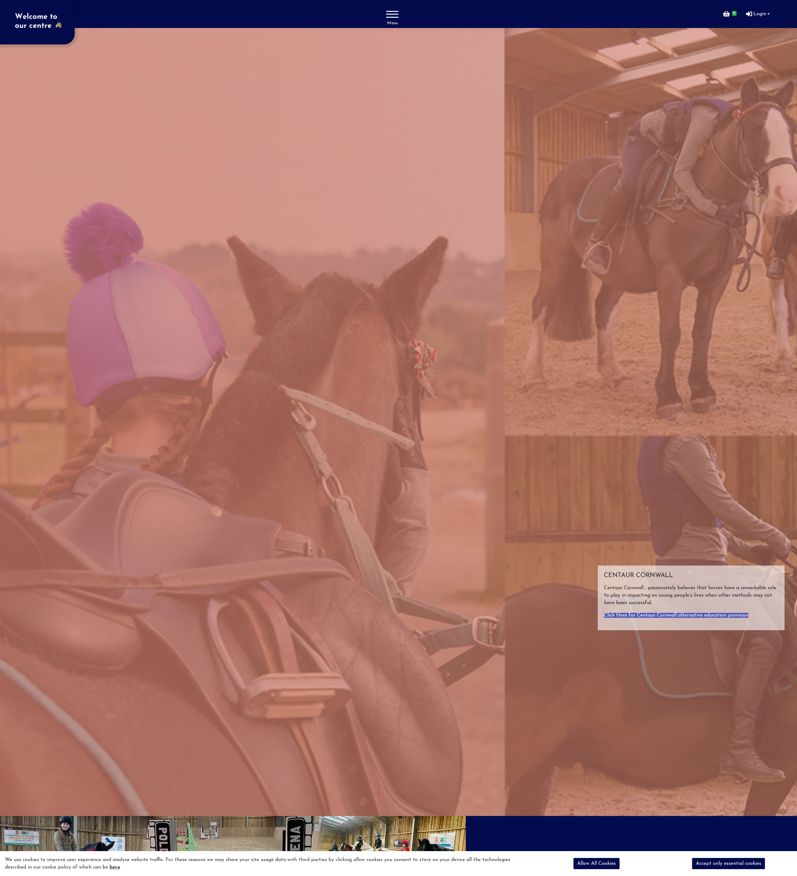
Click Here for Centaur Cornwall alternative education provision (676, 615)
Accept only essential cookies (728, 863)
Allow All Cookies (596, 863)
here (115, 867)
